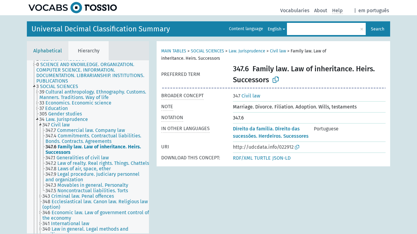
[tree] (88, 146)
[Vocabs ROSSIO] (72, 7)
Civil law (278, 51)
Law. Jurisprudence (247, 51)
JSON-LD (281, 158)
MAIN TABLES (173, 51)
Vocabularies (294, 10)
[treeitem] (95, 73)
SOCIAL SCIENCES (207, 51)
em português (373, 10)
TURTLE (262, 158)
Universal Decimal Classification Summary (100, 29)
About (320, 10)
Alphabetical (47, 51)
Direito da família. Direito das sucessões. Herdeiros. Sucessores (271, 132)
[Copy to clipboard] (276, 79)
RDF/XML (243, 158)
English (274, 29)
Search (377, 29)
